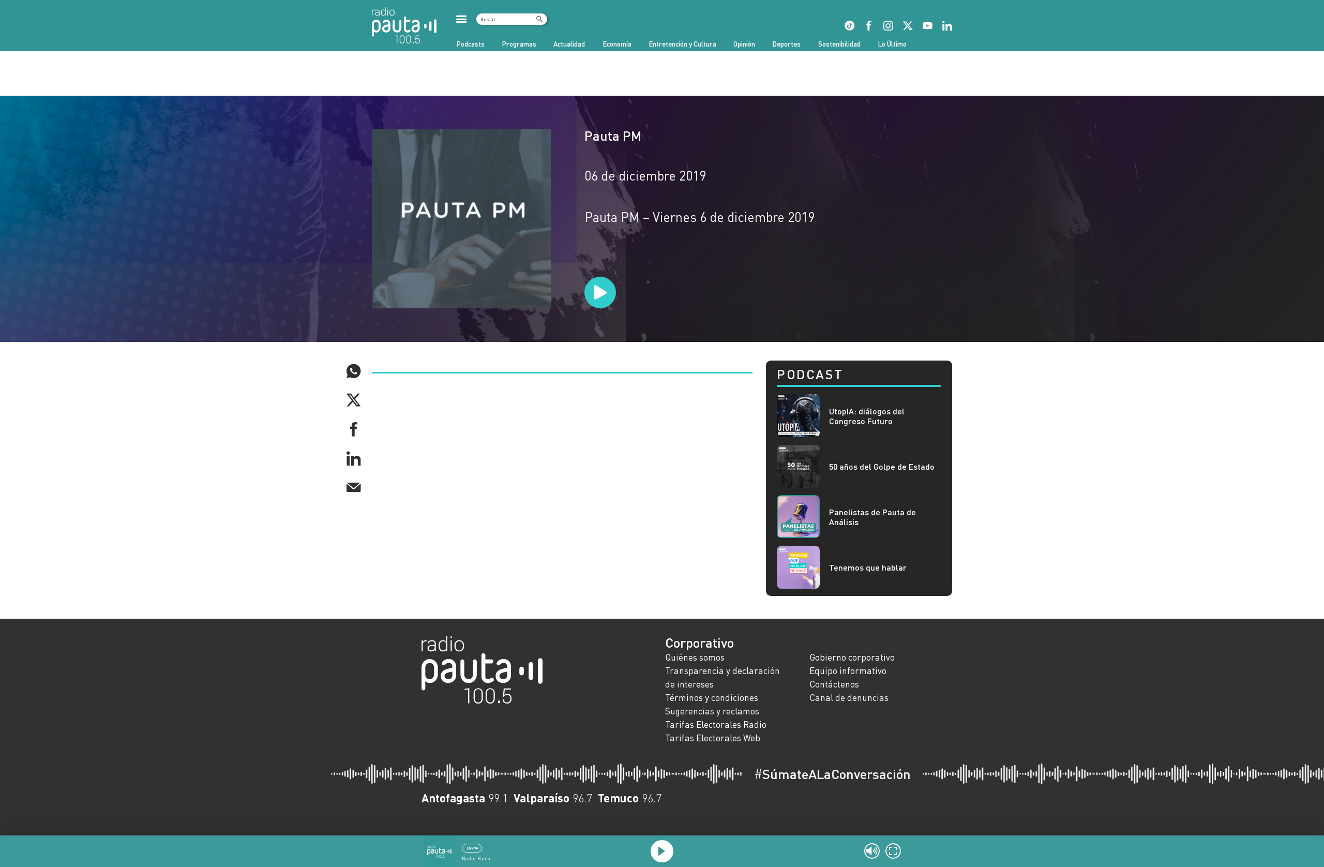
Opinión (744, 44)
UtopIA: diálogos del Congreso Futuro (867, 416)
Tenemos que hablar (868, 567)
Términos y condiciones (711, 697)
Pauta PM (612, 135)
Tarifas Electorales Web (712, 738)
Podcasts (470, 44)
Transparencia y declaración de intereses (722, 677)
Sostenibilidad (839, 44)
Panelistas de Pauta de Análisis (872, 517)
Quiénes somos (695, 657)
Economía (617, 44)
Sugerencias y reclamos (712, 711)
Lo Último (892, 44)
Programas (519, 44)
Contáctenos (834, 684)
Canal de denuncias (849, 697)
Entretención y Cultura (682, 44)
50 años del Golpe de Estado (882, 466)
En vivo (472, 848)
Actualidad (569, 44)
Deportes (786, 44)
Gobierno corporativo (852, 657)
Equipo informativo (847, 670)
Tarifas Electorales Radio (715, 724)
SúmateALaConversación (832, 774)
